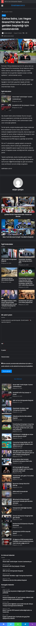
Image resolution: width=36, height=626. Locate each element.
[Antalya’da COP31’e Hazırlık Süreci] (6, 534)
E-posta (4, 350)
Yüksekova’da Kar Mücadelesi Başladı (7, 279)
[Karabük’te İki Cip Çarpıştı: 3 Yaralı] (6, 107)
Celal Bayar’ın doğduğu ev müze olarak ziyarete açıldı (23, 435)
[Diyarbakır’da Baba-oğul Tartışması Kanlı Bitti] (27, 253)
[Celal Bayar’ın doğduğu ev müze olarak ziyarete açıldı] (6, 437)
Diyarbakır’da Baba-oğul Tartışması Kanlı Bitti (25, 261)
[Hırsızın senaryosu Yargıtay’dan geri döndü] (6, 518)
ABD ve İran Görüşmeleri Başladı (13, 1)
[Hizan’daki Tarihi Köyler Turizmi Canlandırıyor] (6, 99)
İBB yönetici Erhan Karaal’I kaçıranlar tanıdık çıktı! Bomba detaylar (23, 501)
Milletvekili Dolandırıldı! (20, 491)
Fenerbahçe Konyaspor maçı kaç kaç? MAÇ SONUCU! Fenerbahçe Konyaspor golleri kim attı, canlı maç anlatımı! (26, 281)
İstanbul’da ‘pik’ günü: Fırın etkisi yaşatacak (26, 301)
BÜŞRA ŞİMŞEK (8, 33)
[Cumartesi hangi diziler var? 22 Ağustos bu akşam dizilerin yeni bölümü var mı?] (6, 444)
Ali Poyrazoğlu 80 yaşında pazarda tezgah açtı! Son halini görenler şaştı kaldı (23, 469)
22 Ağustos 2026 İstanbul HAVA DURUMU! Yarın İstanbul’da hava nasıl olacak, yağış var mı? (23, 541)
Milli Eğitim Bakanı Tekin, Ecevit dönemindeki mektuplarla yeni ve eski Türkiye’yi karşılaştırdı (9, 303)
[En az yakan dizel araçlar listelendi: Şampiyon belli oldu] (6, 461)
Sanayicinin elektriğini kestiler (22, 508)
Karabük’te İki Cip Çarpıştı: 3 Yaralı (23, 105)
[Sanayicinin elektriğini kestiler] (6, 510)
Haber (10, 11)
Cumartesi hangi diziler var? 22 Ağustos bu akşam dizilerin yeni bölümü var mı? (23, 444)
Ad (2, 343)
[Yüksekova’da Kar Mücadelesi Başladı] (9, 272)
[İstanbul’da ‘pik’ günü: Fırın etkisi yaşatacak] (27, 294)
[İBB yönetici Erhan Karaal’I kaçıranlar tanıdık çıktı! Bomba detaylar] (6, 501)
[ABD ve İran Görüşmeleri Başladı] (9, 253)
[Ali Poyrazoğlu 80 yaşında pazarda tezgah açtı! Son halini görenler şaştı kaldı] (6, 469)
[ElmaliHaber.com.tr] (18, 5)
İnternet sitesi (5, 357)
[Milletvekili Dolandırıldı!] (6, 494)
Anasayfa (5, 11)
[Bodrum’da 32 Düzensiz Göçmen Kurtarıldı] (6, 526)
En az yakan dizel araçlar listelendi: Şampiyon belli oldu (22, 460)
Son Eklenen (18, 379)
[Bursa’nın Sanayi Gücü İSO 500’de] (6, 486)
